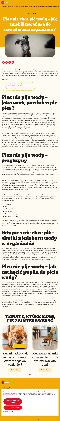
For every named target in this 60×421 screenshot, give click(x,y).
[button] (29, 374)
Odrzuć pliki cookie (13, 407)
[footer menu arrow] (12, 388)
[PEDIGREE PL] (7, 2)
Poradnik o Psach (13, 6)
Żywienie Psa (21, 6)
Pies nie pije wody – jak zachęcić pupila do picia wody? (20, 90)
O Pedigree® (6, 388)
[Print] (13, 62)
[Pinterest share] (9, 62)
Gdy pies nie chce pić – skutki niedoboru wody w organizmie (22, 88)
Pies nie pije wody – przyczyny (13, 85)
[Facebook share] (3, 62)
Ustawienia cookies (8, 411)
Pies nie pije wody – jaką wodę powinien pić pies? (19, 83)
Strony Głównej (5, 6)
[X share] (6, 62)
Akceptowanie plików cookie (12, 401)
